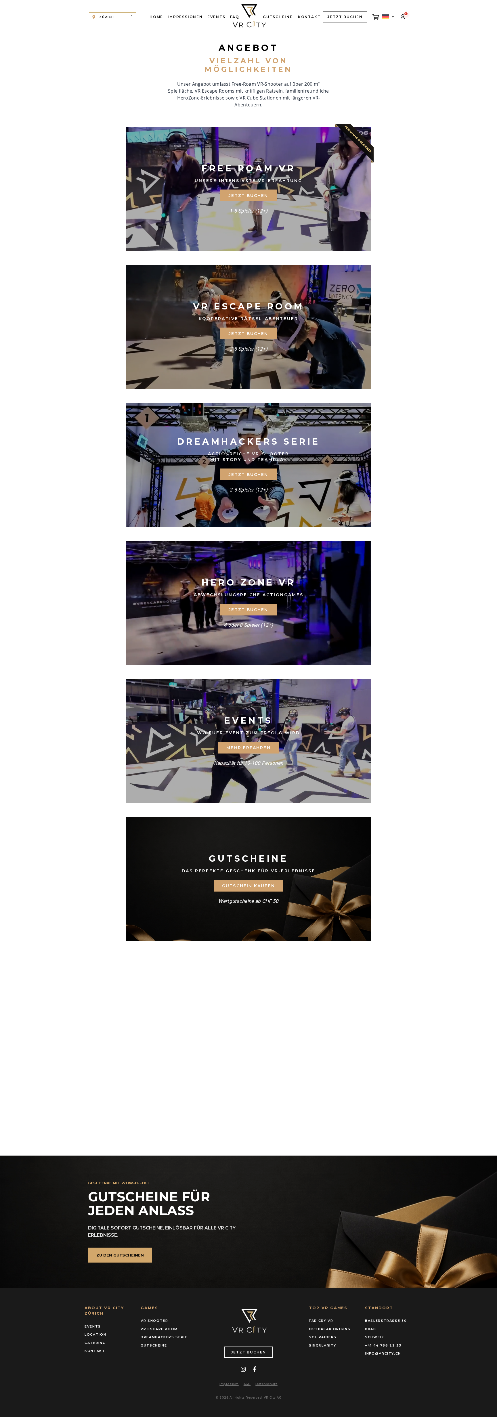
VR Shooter (154, 1321)
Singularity (322, 1345)
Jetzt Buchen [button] (248, 609)
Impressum (229, 1384)
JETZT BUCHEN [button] (345, 17)
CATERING (95, 1343)
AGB (247, 1384)
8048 (370, 1329)
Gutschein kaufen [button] (248, 885)
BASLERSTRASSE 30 (386, 1321)
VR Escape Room (159, 1329)
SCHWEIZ (374, 1337)
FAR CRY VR (321, 1321)
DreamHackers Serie (164, 1337)
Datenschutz (266, 1384)
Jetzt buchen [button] (248, 195)
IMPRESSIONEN (185, 17)
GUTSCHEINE (278, 17)
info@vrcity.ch (383, 1353)
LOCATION (95, 1334)
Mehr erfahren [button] (248, 747)
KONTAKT (309, 17)
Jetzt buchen (248, 1352)
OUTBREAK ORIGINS (329, 1329)
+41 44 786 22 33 (383, 1345)
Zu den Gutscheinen (120, 1255)
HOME (156, 17)
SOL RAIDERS (323, 1337)
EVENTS (216, 17)
